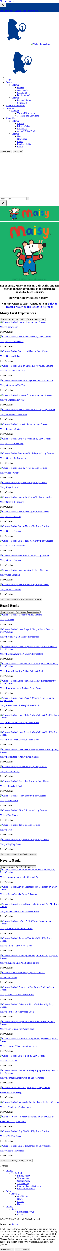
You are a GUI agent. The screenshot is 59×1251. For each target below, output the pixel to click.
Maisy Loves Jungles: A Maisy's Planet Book (20, 688)
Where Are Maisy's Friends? (13, 1121)
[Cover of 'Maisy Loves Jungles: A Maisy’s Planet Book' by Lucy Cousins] (29, 683)
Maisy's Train (6, 830)
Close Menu (6, 152)
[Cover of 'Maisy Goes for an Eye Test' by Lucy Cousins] (26, 380)
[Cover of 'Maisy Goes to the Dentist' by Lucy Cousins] (25, 336)
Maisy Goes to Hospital (10, 560)
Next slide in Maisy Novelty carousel (16, 1161)
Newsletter (22, 139)
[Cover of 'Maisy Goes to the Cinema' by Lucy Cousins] (26, 497)
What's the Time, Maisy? (11, 1092)
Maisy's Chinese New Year (12, 400)
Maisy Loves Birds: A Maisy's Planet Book (19, 722)
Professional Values (26, 1188)
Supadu (14, 1224)
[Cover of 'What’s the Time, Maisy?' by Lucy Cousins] (25, 1087)
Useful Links (17, 1173)
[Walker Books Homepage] (15, 44)
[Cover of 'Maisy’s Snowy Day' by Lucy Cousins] (23, 322)
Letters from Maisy (8, 977)
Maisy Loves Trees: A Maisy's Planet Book (19, 739)
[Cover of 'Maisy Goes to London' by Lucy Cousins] (24, 584)
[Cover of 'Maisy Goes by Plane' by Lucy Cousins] (23, 468)
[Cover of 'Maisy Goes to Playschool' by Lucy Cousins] (25, 1146)
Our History (22, 1196)
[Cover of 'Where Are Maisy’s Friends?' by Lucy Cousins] (27, 1116)
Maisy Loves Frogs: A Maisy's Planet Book (19, 637)
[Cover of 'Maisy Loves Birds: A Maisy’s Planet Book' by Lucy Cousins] (29, 717)
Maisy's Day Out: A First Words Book (17, 1029)
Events (20, 141)
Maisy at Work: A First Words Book (16, 928)
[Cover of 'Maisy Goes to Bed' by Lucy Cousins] (22, 1056)
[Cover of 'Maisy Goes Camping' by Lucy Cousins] (24, 570)
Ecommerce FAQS (25, 1212)
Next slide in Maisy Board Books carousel (18, 854)
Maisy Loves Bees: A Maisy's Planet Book (19, 757)
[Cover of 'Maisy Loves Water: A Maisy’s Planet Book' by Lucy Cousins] (29, 700)
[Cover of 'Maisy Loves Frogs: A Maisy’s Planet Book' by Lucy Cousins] (29, 632)
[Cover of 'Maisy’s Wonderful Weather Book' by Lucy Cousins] (29, 1102)
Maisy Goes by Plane (9, 473)
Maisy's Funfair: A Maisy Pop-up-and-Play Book (22, 1078)
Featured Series (24, 100)
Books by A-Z (23, 95)
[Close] (3, 5)
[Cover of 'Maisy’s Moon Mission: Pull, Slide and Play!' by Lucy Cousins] (29, 872)
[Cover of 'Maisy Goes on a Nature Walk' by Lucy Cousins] (27, 409)
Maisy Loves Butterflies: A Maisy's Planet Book (21, 671)
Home (8, 79)
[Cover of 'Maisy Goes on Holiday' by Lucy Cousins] (24, 351)
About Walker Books (26, 131)
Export (20, 146)
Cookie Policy (23, 1181)
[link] (21, 77)
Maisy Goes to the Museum (12, 545)
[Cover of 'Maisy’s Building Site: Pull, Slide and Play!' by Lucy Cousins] (29, 958)
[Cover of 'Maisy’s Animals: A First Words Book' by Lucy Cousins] (29, 990)
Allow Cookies (7, 1249)
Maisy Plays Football (9, 487)
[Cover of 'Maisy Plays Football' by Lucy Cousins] (23, 482)
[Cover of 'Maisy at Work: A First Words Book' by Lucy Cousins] (29, 923)
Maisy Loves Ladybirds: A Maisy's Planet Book (21, 654)
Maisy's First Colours (9, 815)
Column (15, 85)
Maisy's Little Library (9, 771)
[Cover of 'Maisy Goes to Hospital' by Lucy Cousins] (24, 555)
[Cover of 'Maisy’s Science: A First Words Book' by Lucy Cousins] (29, 1007)
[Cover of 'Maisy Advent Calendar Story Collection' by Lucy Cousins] (29, 889)
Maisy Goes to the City (10, 516)
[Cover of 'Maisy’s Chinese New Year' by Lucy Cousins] (26, 395)
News (19, 136)
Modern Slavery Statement (29, 1186)
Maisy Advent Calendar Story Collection (18, 894)
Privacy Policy (23, 1176)
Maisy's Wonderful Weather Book (15, 1107)
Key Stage (22, 92)
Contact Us (22, 128)
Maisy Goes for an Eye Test (12, 385)
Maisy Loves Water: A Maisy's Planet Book (19, 705)
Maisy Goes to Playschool (12, 1150)
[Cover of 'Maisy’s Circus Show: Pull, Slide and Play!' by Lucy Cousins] (29, 906)
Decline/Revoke (22, 1249)
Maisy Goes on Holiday (11, 356)
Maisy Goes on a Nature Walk (13, 414)
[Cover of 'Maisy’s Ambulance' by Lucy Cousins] (23, 795)
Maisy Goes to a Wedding (11, 443)
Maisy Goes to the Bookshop (13, 458)
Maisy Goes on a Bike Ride (12, 370)
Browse (20, 87)
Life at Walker (23, 126)
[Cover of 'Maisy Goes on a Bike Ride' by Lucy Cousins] (26, 366)
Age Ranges (22, 90)
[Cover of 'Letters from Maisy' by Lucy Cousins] (22, 972)
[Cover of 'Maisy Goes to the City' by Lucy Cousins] (24, 511)
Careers (20, 123)
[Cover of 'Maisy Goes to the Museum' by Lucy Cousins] (26, 541)
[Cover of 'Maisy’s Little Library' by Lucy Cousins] (23, 766)
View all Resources (26, 113)
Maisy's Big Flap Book (10, 844)
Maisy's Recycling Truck (11, 786)
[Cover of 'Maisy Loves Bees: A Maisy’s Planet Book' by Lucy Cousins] (29, 752)
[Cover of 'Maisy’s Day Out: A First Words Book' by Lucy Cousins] (29, 1024)
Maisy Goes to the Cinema (12, 502)
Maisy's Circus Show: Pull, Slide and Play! (19, 911)
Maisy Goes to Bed (8, 1060)
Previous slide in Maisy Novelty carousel (18, 867)
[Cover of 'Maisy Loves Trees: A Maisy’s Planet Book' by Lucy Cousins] (29, 735)
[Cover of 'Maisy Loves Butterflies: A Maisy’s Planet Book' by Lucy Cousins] (29, 666)
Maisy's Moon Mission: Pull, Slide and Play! (20, 877)
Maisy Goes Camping (10, 575)
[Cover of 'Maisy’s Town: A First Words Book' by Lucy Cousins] (29, 941)
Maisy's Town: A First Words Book (16, 945)
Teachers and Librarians (28, 116)
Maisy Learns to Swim (10, 429)
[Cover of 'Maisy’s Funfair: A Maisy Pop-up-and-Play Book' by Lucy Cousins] (29, 1073)
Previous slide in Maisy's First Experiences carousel (23, 319)
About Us (10, 118)
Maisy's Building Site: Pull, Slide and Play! (19, 963)
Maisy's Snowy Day (9, 327)
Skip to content (7, 1)
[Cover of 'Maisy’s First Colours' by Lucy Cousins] (23, 810)
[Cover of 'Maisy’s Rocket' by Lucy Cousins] (21, 614)
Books (9, 82)
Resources (10, 108)
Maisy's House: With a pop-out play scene (19, 1046)
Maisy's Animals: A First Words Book (17, 994)
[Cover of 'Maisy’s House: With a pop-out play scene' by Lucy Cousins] (29, 1041)
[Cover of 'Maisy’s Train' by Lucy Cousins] (20, 825)
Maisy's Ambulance (9, 800)
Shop (13, 1209)
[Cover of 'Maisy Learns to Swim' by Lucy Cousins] (24, 424)
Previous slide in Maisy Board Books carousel (20, 612)
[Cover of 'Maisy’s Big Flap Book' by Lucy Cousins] (24, 839)
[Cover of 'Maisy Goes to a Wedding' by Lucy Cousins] (25, 438)
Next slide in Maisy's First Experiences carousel (21, 599)
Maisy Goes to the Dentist (11, 341)
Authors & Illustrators (15, 105)
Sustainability (23, 1183)
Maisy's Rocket (7, 619)
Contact (20, 1201)
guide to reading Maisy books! (31, 305)
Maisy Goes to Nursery (10, 531)
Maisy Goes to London (10, 589)
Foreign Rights (24, 144)
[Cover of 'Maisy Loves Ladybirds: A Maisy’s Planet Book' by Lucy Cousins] (29, 649)
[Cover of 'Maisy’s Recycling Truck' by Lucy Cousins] (25, 781)
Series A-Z (22, 103)
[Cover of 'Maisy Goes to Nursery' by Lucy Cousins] (24, 526)
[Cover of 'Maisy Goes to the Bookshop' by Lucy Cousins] (27, 453)
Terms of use (23, 1178)
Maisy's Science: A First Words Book (17, 1012)
